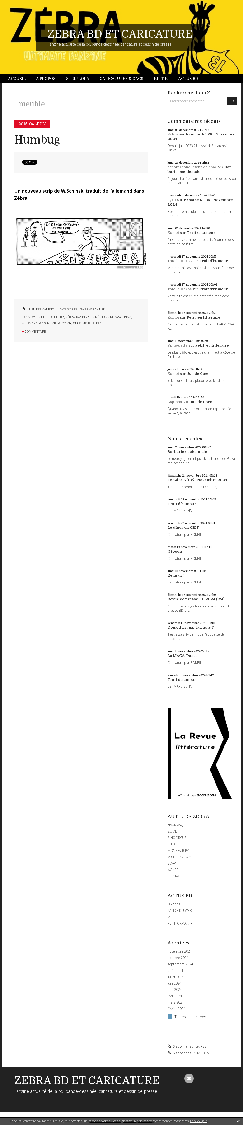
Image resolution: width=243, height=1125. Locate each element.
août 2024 (175, 970)
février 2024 (176, 1009)
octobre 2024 (178, 958)
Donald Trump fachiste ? (191, 627)
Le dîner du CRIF (183, 527)
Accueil (17, 79)
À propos (46, 79)
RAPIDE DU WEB (180, 910)
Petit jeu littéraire (203, 317)
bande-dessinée (88, 317)
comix (66, 323)
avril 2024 (175, 996)
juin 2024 (174, 983)
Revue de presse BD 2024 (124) (196, 599)
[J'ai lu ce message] (238, 1121)
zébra (70, 317)
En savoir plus (198, 1121)
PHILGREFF (176, 844)
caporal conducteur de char (192, 167)
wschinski (123, 317)
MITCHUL (174, 917)
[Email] (189, 1078)
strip (77, 323)
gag (42, 323)
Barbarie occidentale (200, 169)
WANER (173, 869)
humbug (54, 323)
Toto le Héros (180, 261)
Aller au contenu (16, 4)
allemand (30, 323)
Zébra (173, 134)
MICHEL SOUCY (179, 857)
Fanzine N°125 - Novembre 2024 (197, 480)
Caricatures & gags (121, 79)
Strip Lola (77, 79)
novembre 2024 (180, 951)
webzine (38, 317)
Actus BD (188, 79)
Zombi (173, 233)
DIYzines (174, 904)
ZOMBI (173, 831)
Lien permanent (41, 309)
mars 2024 (176, 1002)
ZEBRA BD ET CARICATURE (120, 34)
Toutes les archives (190, 1016)
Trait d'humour (201, 233)
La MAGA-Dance (183, 655)
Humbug (37, 140)
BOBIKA (173, 876)
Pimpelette (177, 345)
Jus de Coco (198, 373)
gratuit (52, 317)
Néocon (175, 551)
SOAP (172, 863)
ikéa (98, 323)
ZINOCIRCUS (177, 837)
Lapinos (175, 402)
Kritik (161, 79)
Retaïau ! (176, 575)
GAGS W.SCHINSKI (93, 309)
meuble (88, 323)
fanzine (108, 317)
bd (62, 317)
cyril (172, 200)
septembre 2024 (180, 964)
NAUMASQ (175, 825)
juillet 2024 (176, 977)
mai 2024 (175, 989)
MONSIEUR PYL (179, 850)
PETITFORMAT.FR (180, 923)
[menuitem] (19, 78)
